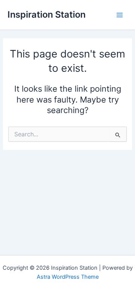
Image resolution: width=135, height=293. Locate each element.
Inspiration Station (47, 14)
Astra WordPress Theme (68, 276)
